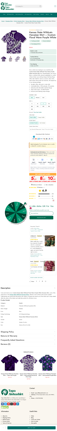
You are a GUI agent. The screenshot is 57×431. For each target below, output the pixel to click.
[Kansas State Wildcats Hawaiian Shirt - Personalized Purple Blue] (47, 363)
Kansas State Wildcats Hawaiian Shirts (35, 21)
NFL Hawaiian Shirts (28, 14)
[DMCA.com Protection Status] (5, 407)
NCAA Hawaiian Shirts (19, 14)
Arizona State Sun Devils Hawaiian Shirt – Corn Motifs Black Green (36, 255)
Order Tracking (36, 14)
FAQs (32, 416)
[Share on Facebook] (39, 281)
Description (5, 288)
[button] (42, 187)
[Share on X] (36, 281)
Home (4, 14)
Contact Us (42, 14)
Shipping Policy (7, 331)
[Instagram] (11, 404)
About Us (47, 14)
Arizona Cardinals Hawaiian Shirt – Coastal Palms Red (36, 272)
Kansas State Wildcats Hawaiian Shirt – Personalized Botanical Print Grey (28, 375)
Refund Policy (6, 419)
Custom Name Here (33, 126)
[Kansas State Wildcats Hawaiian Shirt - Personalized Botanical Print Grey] (29, 363)
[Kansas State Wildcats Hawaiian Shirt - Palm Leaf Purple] (10, 363)
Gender (33, 95)
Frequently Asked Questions (12, 340)
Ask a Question (49, 185)
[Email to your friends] (45, 281)
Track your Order (35, 419)
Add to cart (31, 427)
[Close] (53, 200)
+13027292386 (39, 398)
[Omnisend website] (28, 229)
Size (31, 101)
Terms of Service (7, 423)
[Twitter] (5, 404)
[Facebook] (2, 404)
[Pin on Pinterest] (42, 281)
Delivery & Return (37, 185)
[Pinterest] (14, 404)
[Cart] (55, 6)
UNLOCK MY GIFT (41, 217)
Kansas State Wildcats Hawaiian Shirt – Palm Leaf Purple (10, 374)
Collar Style (32, 115)
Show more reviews (36, 277)
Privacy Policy (6, 421)
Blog (51, 14)
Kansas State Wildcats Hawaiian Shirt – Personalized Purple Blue (47, 374)
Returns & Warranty (9, 336)
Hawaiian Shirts (9, 21)
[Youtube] (8, 404)
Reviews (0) (5, 344)
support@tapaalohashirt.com (41, 393)
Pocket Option (32, 120)
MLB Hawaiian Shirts (10, 14)
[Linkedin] (17, 404)
